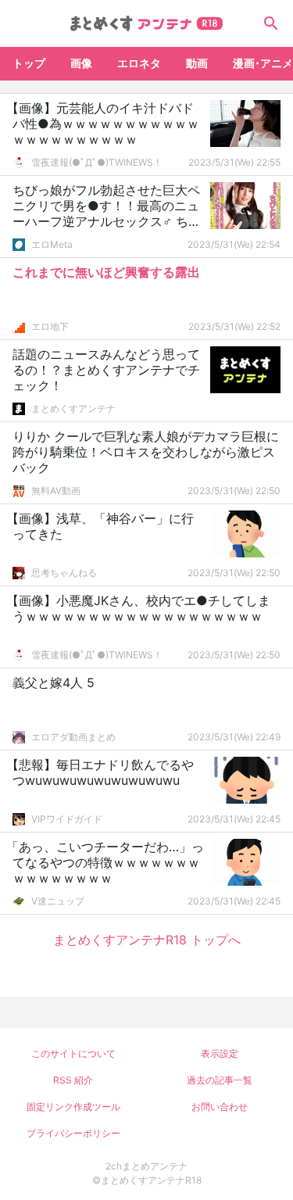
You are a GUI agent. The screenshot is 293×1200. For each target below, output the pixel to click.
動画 (197, 63)
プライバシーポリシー (73, 1133)
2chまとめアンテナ (146, 1166)
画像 (81, 63)
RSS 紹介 (73, 1080)
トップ (29, 63)
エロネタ (139, 63)
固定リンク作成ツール (73, 1106)
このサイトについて (73, 1053)
